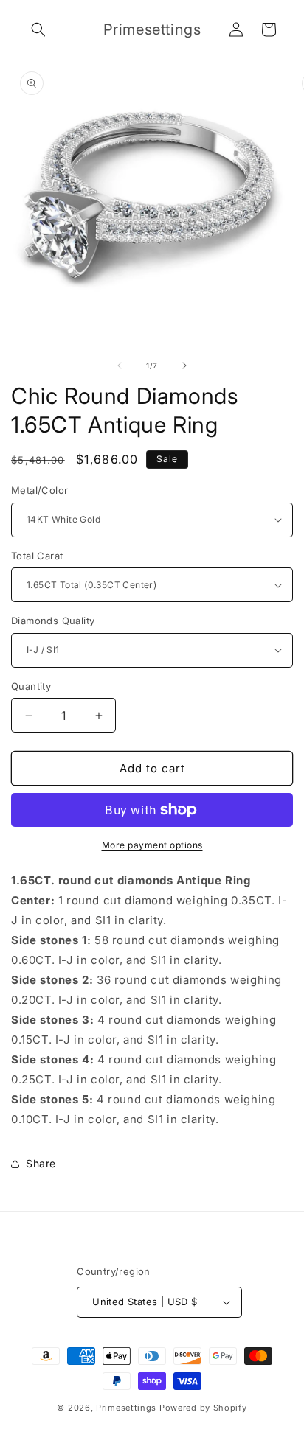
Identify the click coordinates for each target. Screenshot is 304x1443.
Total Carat (37, 556)
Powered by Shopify (203, 1407)
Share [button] (41, 1163)
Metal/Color (39, 490)
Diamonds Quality (52, 620)
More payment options (152, 844)
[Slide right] (184, 365)
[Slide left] (119, 365)
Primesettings (126, 1407)
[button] (38, 29)
